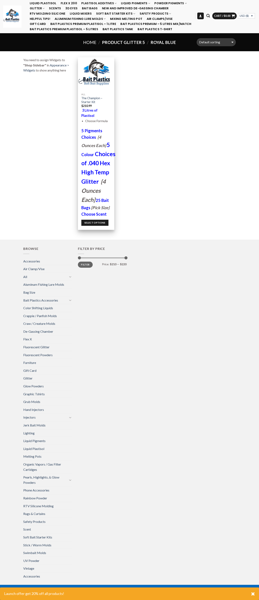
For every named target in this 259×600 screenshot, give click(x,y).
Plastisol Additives (97, 3)
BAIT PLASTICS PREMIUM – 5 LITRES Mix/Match (155, 24)
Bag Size (29, 292)
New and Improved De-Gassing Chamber (135, 8)
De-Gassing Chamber (38, 331)
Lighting (29, 433)
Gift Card (38, 24)
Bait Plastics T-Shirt (155, 29)
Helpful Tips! (40, 19)
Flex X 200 (69, 3)
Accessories (31, 261)
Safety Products (154, 14)
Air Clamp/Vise (34, 269)
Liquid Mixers (81, 14)
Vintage (28, 568)
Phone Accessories (36, 490)
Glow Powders (33, 386)
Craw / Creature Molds (39, 323)
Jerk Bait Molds (34, 425)
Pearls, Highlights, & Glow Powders (41, 479)
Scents (55, 8)
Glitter (36, 8)
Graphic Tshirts (34, 394)
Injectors (29, 417)
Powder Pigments (169, 3)
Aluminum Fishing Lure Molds (79, 19)
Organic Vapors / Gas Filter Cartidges (42, 466)
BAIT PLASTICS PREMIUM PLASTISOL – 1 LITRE (83, 24)
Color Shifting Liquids (38, 308)
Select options (94, 222)
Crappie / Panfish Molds (40, 316)
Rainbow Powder (35, 498)
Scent (27, 529)
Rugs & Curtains (34, 514)
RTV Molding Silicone (48, 14)
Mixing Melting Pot (126, 19)
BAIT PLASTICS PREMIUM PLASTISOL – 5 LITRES (64, 29)
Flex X (27, 339)
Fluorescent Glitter (36, 347)
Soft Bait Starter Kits (114, 14)
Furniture (29, 362)
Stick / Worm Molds (37, 545)
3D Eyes (71, 8)
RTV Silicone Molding (38, 506)
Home (89, 42)
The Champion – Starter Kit (91, 100)
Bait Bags (90, 8)
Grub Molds (31, 402)
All (25, 277)
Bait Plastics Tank (118, 29)
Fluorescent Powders (38, 355)
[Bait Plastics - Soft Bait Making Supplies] (12, 16)
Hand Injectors (33, 409)
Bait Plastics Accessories (40, 300)
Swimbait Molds (34, 553)
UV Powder (31, 561)
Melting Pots (32, 456)
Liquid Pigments (134, 3)
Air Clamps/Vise (160, 19)
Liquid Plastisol (43, 3)
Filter (85, 264)
